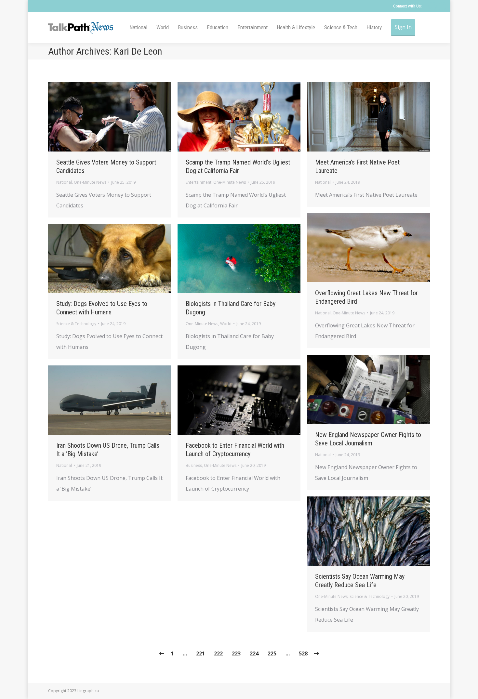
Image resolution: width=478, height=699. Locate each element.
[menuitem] (138, 27)
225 (272, 653)
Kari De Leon (138, 51)
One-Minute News (90, 182)
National (64, 182)
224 (254, 653)
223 (236, 653)
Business (194, 465)
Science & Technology (76, 323)
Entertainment (198, 182)
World (226, 323)
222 (218, 653)
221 (200, 653)
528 (303, 653)
